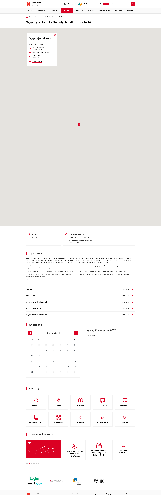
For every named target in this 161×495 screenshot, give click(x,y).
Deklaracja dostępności (92, 4)
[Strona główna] (35, 4)
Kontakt (130, 11)
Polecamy (118, 11)
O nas (30, 11)
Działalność (79, 11)
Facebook (104, 4)
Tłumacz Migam (80, 4)
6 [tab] (38, 463)
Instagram (107, 4)
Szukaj (133, 4)
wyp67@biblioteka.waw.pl (40, 52)
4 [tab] (34, 463)
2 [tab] (29, 463)
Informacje (41, 11)
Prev (30, 333)
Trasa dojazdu (37, 61)
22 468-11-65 (36, 55)
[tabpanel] (43, 449)
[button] (79, 125)
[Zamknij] (55, 35)
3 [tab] (31, 463)
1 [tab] (27, 463)
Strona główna (34, 17)
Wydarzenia (54, 11)
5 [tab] (36, 463)
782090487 (36, 57)
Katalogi (91, 11)
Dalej (76, 333)
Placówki (66, 11)
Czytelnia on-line (104, 11)
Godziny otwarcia (76, 234)
